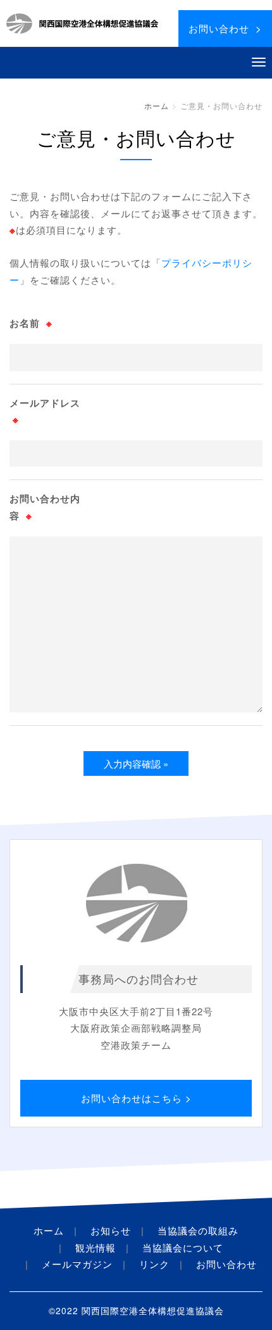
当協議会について (182, 1247)
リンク (154, 1263)
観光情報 (95, 1247)
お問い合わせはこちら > (136, 1098)
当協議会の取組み (198, 1230)
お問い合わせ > (225, 28)
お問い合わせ (226, 1263)
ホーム (156, 105)
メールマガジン (77, 1263)
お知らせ (110, 1230)
